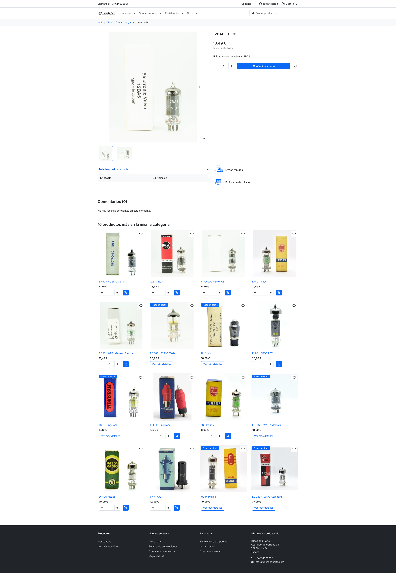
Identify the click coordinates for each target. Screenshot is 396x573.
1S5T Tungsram (108, 425)
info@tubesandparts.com (269, 561)
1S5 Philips (207, 425)
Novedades (104, 541)
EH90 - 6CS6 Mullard (111, 281)
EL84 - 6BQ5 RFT (262, 353)
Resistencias (172, 13)
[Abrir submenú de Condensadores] (161, 13)
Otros (190, 13)
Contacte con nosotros (162, 551)
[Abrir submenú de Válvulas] (134, 13)
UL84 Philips (208, 496)
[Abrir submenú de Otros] (197, 13)
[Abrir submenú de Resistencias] (183, 13)
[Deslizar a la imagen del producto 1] (105, 153)
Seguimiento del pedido (214, 541)
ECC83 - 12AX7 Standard (267, 496)
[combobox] (273, 13)
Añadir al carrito (263, 66)
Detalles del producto (113, 169)
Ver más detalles (161, 364)
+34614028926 (264, 558)
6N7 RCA (155, 496)
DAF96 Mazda (107, 496)
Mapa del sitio (157, 556)
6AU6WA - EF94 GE (213, 281)
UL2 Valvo (207, 353)
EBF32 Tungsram (160, 425)
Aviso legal (155, 541)
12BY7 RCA (156, 281)
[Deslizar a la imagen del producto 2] (124, 153)
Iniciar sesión (207, 546)
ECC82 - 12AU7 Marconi (266, 425)
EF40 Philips (259, 281)
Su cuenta (206, 533)
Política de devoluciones (163, 546)
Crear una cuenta (210, 551)
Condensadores (148, 13)
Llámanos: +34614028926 (113, 3)
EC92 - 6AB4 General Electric (116, 353)
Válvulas (126, 13)
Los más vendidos (108, 546)
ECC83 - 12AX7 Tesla (162, 353)
